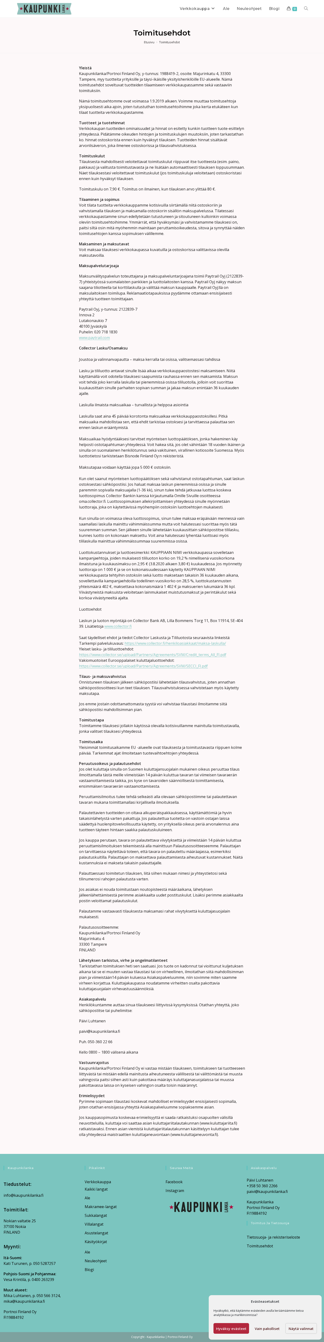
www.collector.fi (118, 626)
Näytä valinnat (301, 1328)
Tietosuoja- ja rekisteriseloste (273, 1237)
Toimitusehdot (169, 42)
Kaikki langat (96, 1189)
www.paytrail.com (94, 337)
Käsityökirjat (96, 1241)
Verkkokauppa (98, 1181)
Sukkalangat (96, 1215)
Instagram (175, 1190)
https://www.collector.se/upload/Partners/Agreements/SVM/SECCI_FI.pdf (143, 666)
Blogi (89, 1269)
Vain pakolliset (267, 1328)
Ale (87, 1198)
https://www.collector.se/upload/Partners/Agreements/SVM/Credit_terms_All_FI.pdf (152, 654)
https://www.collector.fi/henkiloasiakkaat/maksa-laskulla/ (175, 643)
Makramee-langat (101, 1206)
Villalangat (94, 1224)
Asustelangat (96, 1233)
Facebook (174, 1181)
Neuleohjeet (96, 1260)
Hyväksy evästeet (231, 1328)
